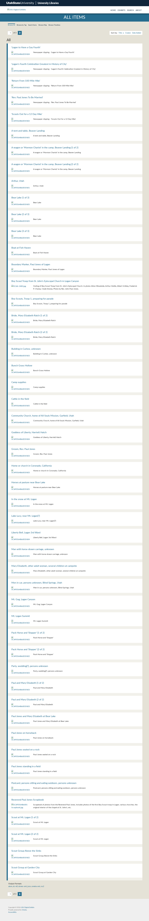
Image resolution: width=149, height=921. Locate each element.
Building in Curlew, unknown (26, 349)
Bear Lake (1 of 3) (20, 198)
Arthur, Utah (17, 181)
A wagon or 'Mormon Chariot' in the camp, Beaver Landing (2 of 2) (44, 164)
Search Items (32, 25)
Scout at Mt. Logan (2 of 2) (24, 834)
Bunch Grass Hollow (21, 365)
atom (10, 886)
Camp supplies (18, 382)
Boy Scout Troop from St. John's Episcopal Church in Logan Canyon (45, 281)
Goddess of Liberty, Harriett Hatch (29, 432)
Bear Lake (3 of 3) (20, 231)
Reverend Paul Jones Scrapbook (27, 800)
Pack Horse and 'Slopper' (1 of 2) (27, 633)
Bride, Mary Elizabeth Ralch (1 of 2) (29, 315)
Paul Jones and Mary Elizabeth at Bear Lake (33, 716)
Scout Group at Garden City (25, 867)
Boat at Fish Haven (21, 248)
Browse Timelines (54, 25)
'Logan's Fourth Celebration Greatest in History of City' (39, 64)
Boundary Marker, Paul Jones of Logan (30, 264)
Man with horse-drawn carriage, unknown (32, 549)
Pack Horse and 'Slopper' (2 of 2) (27, 649)
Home (113, 10)
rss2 (42, 886)
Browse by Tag (21, 25)
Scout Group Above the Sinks (26, 851)
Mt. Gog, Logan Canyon (23, 599)
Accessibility (12, 912)
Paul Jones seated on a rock (25, 750)
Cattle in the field (20, 399)
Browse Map (43, 25)
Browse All (11, 25)
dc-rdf (15, 886)
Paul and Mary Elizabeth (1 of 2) (27, 683)
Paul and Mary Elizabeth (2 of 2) (27, 699)
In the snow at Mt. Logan (24, 499)
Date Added (136, 33)
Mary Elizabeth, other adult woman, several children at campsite (44, 566)
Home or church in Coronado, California (31, 466)
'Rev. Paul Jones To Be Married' (27, 97)
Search (130, 10)
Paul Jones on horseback (23, 733)
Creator (128, 33)
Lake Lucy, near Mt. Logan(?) (25, 516)
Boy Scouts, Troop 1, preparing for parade (32, 299)
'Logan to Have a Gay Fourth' (26, 47)
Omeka (24, 910)
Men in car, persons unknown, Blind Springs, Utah (36, 583)
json (29, 886)
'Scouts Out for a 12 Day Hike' (26, 114)
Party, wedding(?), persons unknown (29, 666)
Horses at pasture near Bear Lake (28, 482)
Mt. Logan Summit (20, 616)
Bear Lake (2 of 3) (20, 214)
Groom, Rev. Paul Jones (23, 449)
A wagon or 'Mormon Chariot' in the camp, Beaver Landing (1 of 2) (44, 147)
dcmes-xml (22, 886)
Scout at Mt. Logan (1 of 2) (24, 817)
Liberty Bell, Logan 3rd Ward (25, 532)
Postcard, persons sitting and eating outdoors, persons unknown (43, 783)
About (139, 10)
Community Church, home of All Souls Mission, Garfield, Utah (42, 416)
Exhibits (121, 10)
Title (120, 33)
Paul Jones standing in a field (26, 766)
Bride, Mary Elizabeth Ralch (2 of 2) (29, 332)
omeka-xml (36, 886)
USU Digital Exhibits (27, 907)
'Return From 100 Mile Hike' (25, 81)
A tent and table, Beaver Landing (28, 131)
